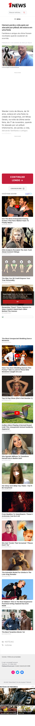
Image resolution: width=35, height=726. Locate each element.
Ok (17, 301)
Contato (4, 657)
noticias (8, 645)
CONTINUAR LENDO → (17, 179)
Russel (30, 42)
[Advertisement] (17, 90)
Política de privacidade (14, 657)
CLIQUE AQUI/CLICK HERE (22, 666)
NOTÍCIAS (9, 642)
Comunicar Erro (16, 188)
